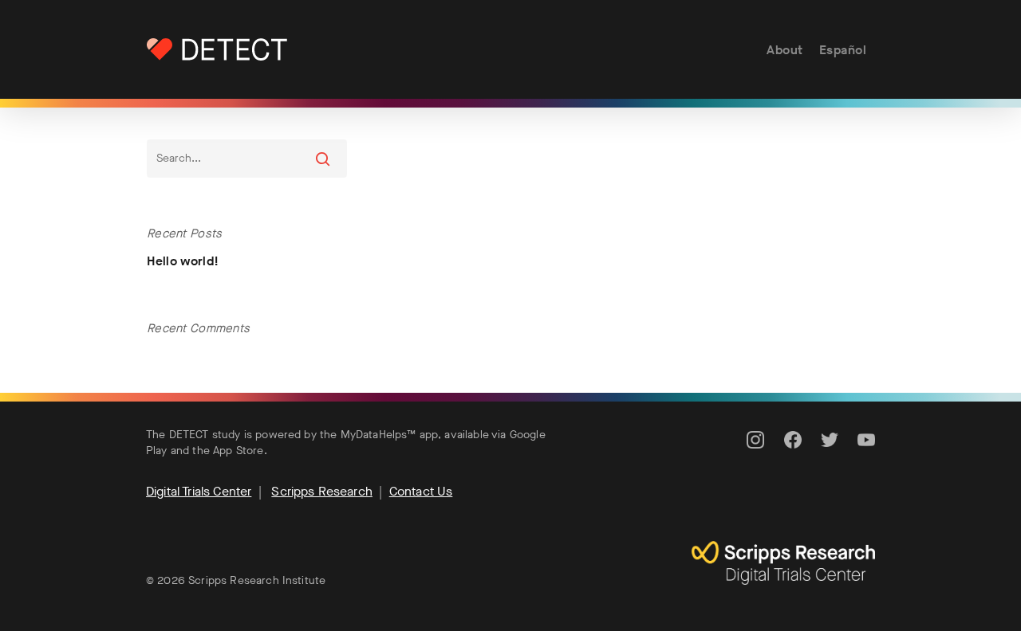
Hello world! (183, 261)
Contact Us (421, 491)
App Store (238, 450)
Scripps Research (322, 491)
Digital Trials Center (198, 491)
